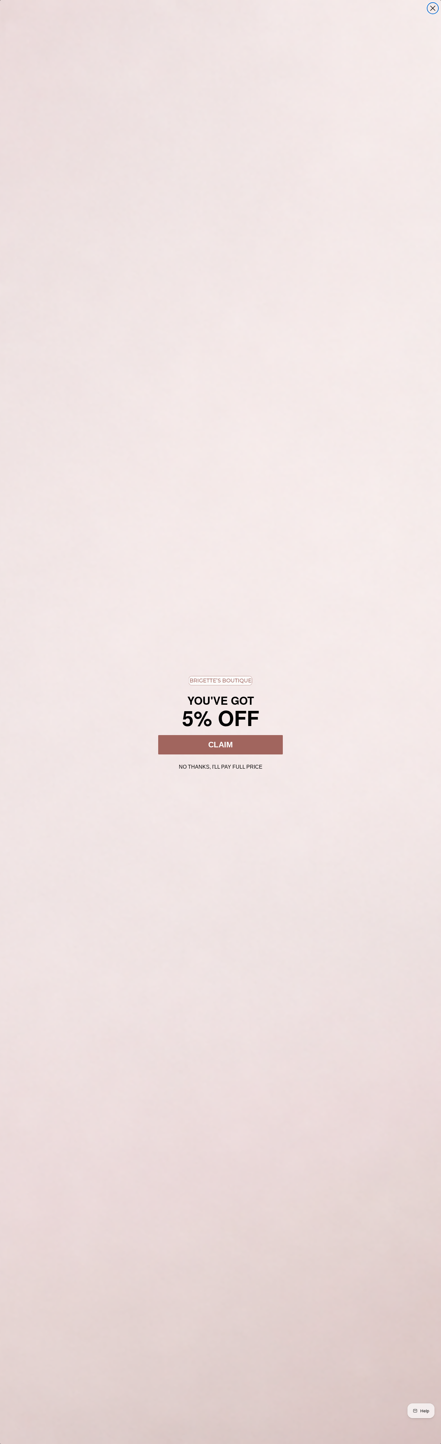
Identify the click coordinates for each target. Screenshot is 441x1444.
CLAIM (220, 744)
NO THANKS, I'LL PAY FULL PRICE (220, 766)
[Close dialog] (432, 8)
